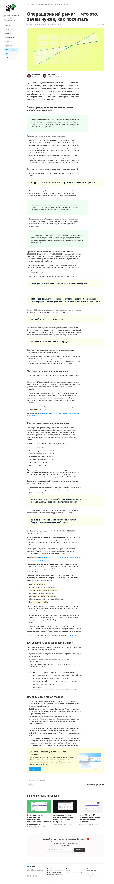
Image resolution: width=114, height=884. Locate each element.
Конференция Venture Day (54, 874)
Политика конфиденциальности (67, 881)
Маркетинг (10, 37)
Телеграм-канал (12, 54)
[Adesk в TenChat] (36, 876)
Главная (7, 25)
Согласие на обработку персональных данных (48, 881)
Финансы (10, 29)
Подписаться (11, 58)
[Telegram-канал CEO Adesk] (28, 876)
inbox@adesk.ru (91, 872)
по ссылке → (71, 635)
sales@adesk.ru (91, 876)
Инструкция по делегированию (74, 874)
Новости (9, 46)
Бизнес (9, 33)
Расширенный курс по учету (54, 870)
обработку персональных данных (77, 853)
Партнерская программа (82, 881)
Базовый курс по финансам (54, 869)
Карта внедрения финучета (54, 872)
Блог (28, 4)
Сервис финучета (12, 50)
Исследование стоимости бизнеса (72, 869)
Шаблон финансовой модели (73, 872)
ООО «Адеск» (30, 881)
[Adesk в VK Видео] (33, 876)
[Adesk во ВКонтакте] (30, 876)
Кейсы (9, 41)
